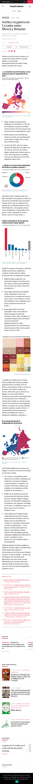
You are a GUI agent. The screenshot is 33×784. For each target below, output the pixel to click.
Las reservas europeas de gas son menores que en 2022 (20, 724)
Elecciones (5, 754)
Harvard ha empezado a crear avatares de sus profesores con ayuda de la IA (20, 693)
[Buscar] (30, 6)
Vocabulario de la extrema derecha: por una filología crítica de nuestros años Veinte (20, 706)
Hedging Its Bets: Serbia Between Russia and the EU (17, 586)
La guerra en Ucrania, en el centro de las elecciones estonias (13, 748)
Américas (18, 688)
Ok (17, 781)
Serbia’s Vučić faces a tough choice (17, 609)
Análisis (13, 18)
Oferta (30, 1)
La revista (4, 767)
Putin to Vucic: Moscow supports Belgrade (17, 592)
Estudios (13, 703)
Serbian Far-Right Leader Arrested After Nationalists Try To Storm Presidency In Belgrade (17, 614)
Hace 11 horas (5, 651)
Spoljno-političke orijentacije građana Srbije (16, 580)
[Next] (30, 637)
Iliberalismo (16, 710)
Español (19, 11)
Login (24, 1)
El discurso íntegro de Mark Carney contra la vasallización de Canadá (20, 678)
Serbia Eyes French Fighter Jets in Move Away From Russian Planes (17, 621)
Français (14, 11)
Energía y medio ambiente (23, 719)
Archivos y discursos (16, 670)
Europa (17, 18)
